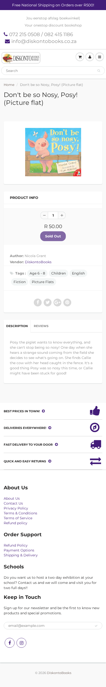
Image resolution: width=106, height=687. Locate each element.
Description (17, 326)
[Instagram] (21, 643)
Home (9, 84)
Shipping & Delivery (21, 555)
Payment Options (19, 550)
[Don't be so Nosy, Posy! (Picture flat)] (53, 152)
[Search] (98, 71)
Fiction (20, 282)
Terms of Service (18, 518)
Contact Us (13, 503)
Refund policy (15, 523)
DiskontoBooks (38, 262)
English (78, 273)
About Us (12, 498)
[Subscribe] (96, 626)
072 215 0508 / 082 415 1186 (41, 34)
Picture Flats (43, 282)
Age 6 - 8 (37, 273)
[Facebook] (10, 643)
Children (58, 273)
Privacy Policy (16, 508)
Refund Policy (16, 545)
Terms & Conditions (20, 513)
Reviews (41, 326)
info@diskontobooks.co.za (44, 41)
